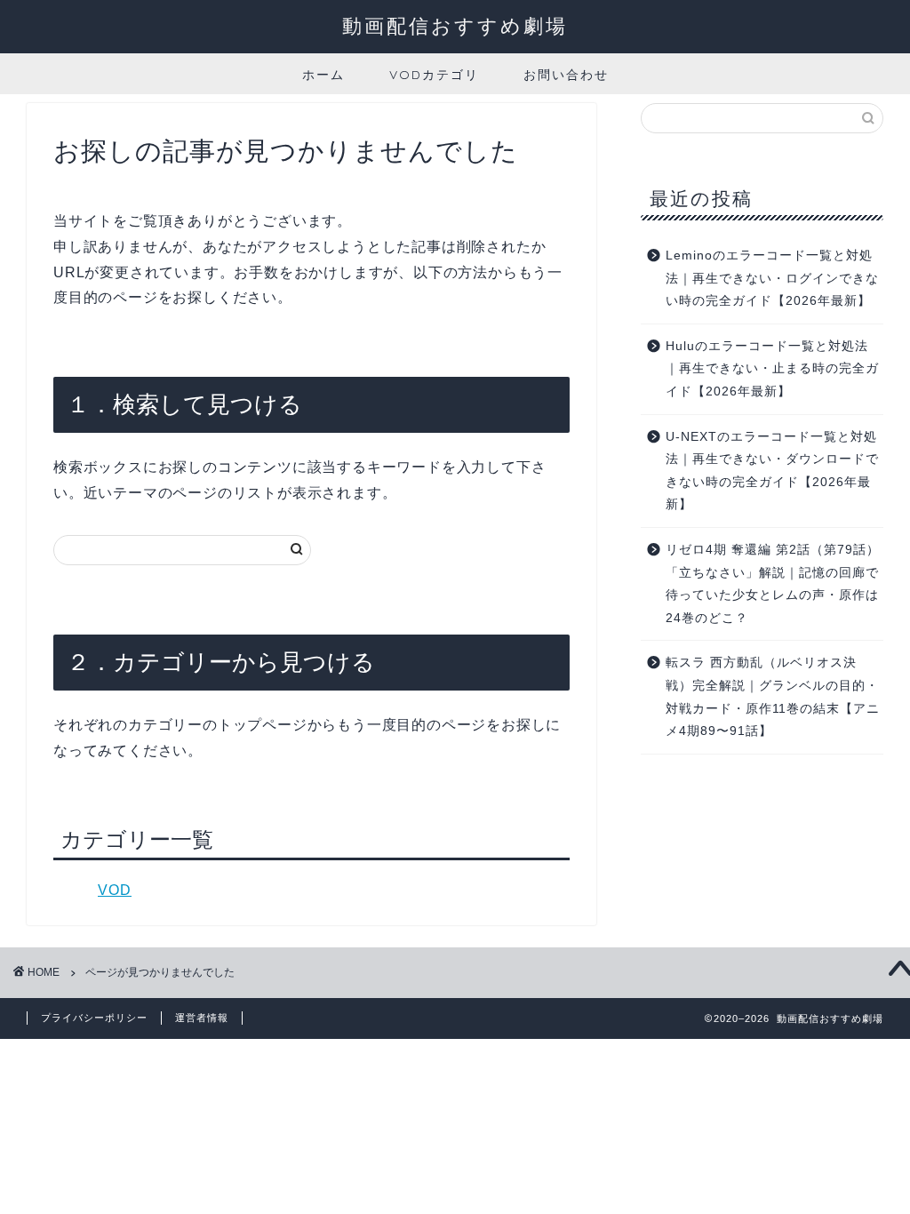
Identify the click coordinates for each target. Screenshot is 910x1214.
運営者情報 (201, 1017)
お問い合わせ (566, 75)
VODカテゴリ (434, 75)
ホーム (323, 75)
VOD (115, 890)
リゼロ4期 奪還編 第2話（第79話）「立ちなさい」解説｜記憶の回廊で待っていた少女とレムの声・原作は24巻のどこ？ (773, 584)
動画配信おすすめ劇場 (455, 25)
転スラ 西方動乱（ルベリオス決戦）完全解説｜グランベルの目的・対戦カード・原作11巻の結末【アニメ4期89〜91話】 (773, 697)
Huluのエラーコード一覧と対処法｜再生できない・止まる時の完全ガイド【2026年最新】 (772, 368)
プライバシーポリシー (94, 1017)
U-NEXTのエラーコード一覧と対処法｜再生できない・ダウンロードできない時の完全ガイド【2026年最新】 (772, 471)
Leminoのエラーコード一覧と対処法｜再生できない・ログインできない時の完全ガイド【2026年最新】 (772, 278)
